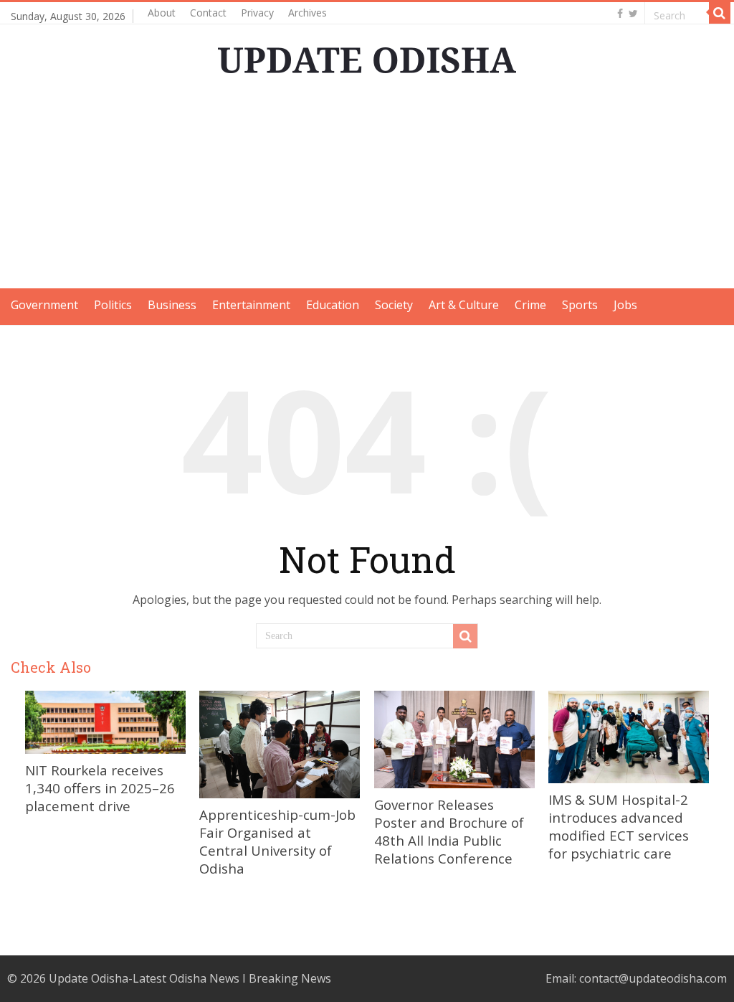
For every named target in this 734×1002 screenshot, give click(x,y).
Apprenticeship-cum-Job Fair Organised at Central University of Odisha (277, 841)
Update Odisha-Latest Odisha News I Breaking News (190, 978)
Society (394, 305)
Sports (580, 305)
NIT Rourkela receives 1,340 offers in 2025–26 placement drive (100, 788)
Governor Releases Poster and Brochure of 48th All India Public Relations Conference (449, 831)
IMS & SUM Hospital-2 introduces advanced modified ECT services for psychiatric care (618, 826)
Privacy (257, 12)
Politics (113, 305)
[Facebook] (620, 13)
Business (172, 305)
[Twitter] (633, 13)
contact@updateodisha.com (653, 978)
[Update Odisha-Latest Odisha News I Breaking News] (367, 56)
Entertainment (251, 305)
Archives (307, 12)
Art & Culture (464, 305)
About (162, 12)
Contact (208, 12)
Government (44, 305)
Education (332, 305)
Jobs (625, 305)
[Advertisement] (367, 188)
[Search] (719, 13)
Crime (530, 305)
